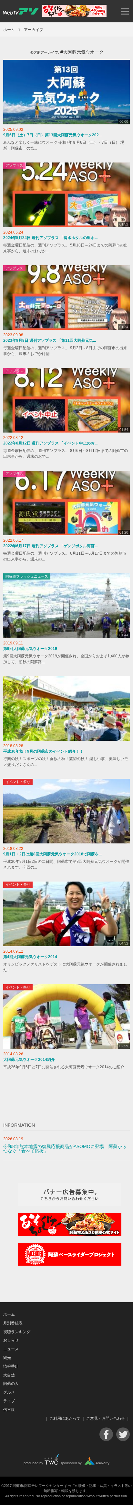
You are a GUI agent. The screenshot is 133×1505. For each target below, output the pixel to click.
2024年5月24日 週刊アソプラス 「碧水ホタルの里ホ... (50, 237)
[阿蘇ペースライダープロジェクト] (69, 1264)
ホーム (9, 29)
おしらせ (11, 1340)
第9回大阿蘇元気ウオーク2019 (30, 648)
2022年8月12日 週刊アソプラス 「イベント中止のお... (50, 443)
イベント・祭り (17, 782)
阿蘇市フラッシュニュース (26, 576)
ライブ (9, 1401)
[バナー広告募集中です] (69, 1204)
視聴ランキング (16, 1332)
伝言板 (9, 1409)
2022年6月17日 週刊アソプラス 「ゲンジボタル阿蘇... (50, 546)
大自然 (9, 1375)
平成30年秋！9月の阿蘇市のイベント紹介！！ (43, 751)
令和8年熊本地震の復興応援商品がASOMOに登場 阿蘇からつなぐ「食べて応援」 (65, 1149)
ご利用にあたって (64, 1418)
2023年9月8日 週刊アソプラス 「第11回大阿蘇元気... (49, 340)
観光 (7, 1357)
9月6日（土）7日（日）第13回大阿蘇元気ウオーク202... (52, 135)
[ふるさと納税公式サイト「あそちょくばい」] (69, 1234)
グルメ (9, 1392)
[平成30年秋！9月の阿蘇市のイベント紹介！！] (66, 708)
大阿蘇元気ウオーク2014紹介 (29, 1059)
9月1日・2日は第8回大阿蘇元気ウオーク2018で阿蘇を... (52, 854)
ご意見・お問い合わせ (105, 1418)
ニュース (11, 1349)
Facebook (106, 1434)
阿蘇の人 (11, 1383)
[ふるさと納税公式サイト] (74, 15)
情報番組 (11, 1366)
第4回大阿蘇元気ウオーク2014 (30, 957)
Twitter (123, 1434)
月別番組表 (13, 1323)
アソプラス (14, 165)
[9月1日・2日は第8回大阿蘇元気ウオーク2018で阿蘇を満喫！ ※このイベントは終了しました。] (66, 811)
